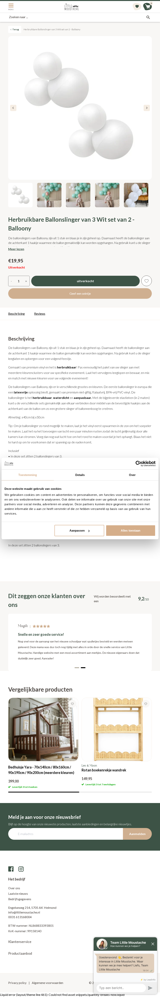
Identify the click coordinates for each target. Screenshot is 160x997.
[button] (147, 108)
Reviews (39, 313)
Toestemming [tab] (27, 474)
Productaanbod (20, 953)
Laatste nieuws (18, 893)
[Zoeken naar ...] (148, 17)
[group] (43, 743)
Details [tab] (80, 474)
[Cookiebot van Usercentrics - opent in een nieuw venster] (138, 463)
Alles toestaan (130, 530)
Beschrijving (16, 313)
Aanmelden (137, 834)
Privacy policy (17, 983)
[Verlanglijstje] (137, 7)
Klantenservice (19, 941)
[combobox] (80, 17)
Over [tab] (132, 474)
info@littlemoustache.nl (24, 912)
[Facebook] (11, 869)
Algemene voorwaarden (47, 983)
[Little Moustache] (71, 7)
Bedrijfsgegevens (19, 899)
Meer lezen (16, 249)
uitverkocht (85, 281)
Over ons (14, 888)
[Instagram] (21, 869)
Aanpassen (77, 530)
